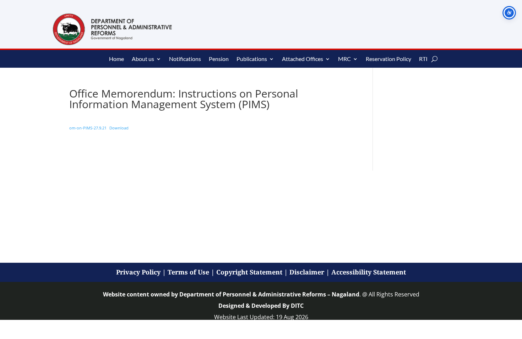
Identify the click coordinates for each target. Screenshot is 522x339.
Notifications (185, 59)
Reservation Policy (388, 59)
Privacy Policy (138, 272)
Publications (251, 59)
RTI (423, 59)
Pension (219, 59)
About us (143, 59)
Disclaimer (306, 272)
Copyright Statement (249, 272)
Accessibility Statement (368, 272)
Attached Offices (302, 59)
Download (119, 127)
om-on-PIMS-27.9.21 (88, 127)
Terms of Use (188, 272)
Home (116, 59)
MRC (344, 59)
